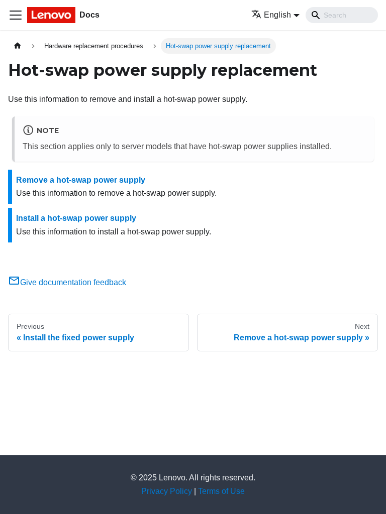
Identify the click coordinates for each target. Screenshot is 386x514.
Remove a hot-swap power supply (80, 180)
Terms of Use (221, 491)
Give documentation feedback (73, 282)
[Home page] (17, 46)
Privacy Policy (166, 491)
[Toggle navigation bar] (15, 15)
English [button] (277, 15)
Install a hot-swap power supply (76, 218)
